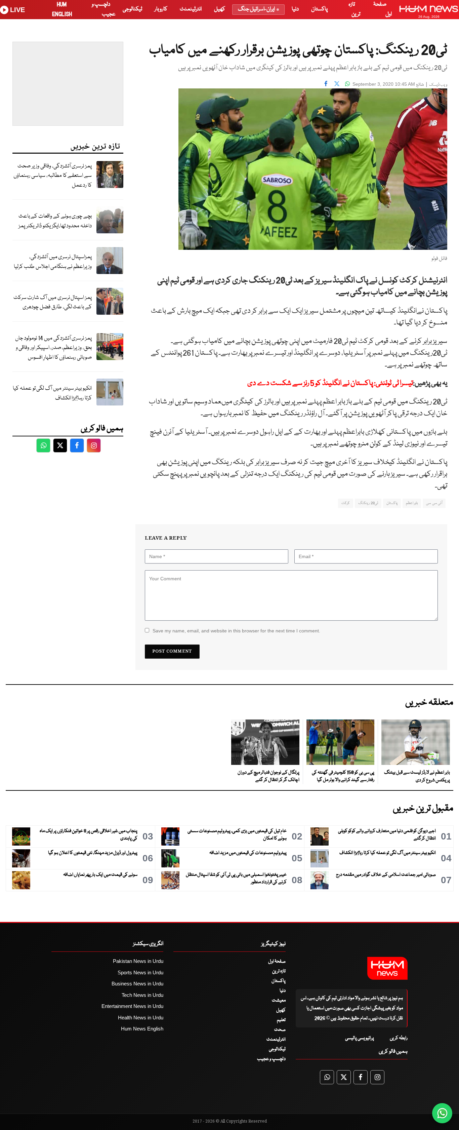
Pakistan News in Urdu (138, 961)
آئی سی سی (434, 503)
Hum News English (142, 1028)
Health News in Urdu (140, 1017)
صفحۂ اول (277, 961)
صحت (280, 1030)
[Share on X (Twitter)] (337, 83)
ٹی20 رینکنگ (368, 503)
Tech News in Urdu (142, 995)
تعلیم (281, 1020)
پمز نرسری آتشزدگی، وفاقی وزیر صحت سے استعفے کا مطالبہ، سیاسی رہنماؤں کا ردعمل (52, 176)
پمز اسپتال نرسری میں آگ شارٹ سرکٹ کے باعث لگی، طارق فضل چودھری (52, 303)
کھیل (219, 9)
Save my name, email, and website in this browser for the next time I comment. (236, 630)
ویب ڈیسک (438, 85)
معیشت (279, 1000)
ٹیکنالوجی (132, 9)
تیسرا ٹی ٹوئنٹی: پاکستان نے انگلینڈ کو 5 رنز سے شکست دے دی (330, 383)
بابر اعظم (412, 503)
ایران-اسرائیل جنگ (256, 9)
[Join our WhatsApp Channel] (442, 1113)
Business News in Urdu (137, 983)
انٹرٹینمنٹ (191, 9)
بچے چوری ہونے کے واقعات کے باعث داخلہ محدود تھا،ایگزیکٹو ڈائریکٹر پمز (55, 221)
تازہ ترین (279, 971)
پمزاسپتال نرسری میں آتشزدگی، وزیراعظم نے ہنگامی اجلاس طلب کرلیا (53, 262)
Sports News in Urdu (140, 972)
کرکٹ (345, 503)
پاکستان (319, 9)
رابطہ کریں (399, 1038)
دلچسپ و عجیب (271, 1059)
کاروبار (161, 9)
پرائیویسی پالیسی (359, 1038)
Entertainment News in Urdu (132, 1006)
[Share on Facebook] (326, 83)
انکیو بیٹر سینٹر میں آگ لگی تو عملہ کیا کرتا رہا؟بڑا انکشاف (52, 393)
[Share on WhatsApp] (347, 83)
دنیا (295, 9)
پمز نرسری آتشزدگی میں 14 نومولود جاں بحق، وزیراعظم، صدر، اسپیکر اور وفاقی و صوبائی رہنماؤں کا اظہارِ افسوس (53, 348)
